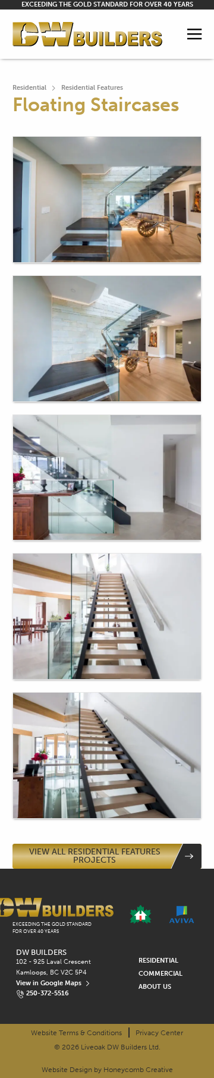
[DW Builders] (87, 34)
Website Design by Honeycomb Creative (107, 1070)
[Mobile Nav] (194, 34)
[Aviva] (182, 914)
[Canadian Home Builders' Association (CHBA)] (140, 914)
